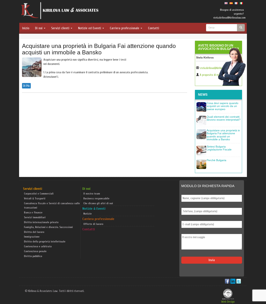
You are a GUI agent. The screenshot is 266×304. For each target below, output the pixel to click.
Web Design (228, 301)
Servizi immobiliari (35, 217)
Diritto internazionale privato (41, 222)
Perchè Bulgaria (216, 160)
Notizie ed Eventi (90, 28)
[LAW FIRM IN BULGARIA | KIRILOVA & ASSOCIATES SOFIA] (60, 11)
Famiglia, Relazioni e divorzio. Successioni (48, 227)
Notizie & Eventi (93, 209)
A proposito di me (210, 75)
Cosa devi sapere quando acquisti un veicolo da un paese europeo (222, 106)
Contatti (153, 28)
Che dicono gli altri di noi (98, 203)
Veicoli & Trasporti (34, 198)
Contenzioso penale (35, 251)
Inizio (25, 28)
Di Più (26, 85)
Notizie (87, 213)
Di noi (39, 28)
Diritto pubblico (33, 256)
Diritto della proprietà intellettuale (44, 241)
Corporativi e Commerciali (39, 193)
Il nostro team (91, 193)
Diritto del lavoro (34, 232)
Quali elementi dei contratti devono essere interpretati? (223, 118)
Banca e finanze (33, 212)
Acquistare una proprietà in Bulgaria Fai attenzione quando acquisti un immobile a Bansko (99, 49)
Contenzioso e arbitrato (38, 246)
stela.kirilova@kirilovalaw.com (216, 68)
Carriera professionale (125, 28)
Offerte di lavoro (93, 224)
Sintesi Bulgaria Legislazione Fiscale (219, 148)
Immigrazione (32, 236)
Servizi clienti (60, 28)
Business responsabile (96, 198)
